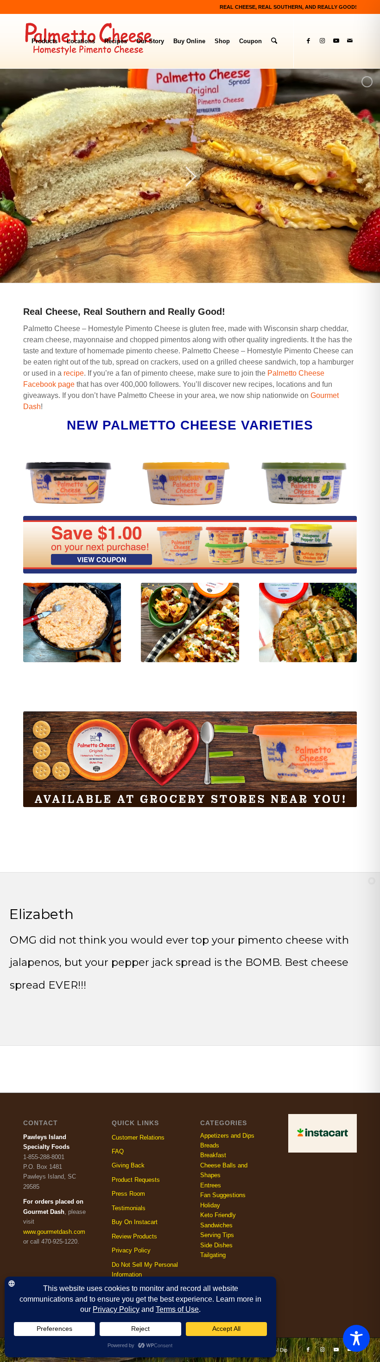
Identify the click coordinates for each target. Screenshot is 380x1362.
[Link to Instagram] (322, 41)
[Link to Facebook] (308, 41)
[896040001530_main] (68, 483)
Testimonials (129, 1208)
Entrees (210, 1185)
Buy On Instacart (135, 1222)
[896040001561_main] (186, 484)
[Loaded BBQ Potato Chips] (190, 622)
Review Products (134, 1236)
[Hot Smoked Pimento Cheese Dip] (72, 622)
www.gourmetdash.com (54, 1231)
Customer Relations (138, 1137)
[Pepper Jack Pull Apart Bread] (308, 622)
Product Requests (136, 1179)
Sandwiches (216, 1225)
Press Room (128, 1193)
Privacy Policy (131, 1250)
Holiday (210, 1205)
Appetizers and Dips (227, 1135)
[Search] (274, 41)
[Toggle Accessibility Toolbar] (356, 1338)
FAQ (118, 1151)
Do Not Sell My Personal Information (145, 1269)
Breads (209, 1145)
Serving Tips (217, 1235)
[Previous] (37, 614)
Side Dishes (216, 1245)
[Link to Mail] (350, 41)
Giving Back (128, 1165)
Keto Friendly (218, 1215)
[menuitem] (44, 41)
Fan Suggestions (223, 1195)
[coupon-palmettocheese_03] (190, 544)
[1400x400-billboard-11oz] (190, 759)
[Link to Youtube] (336, 41)
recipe (73, 373)
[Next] (343, 614)
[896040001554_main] (304, 483)
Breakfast (213, 1155)
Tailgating (213, 1254)
